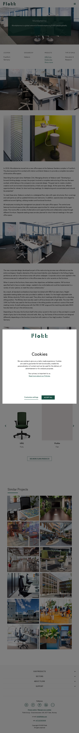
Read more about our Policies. (39, 376)
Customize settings (31, 397)
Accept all (48, 397)
